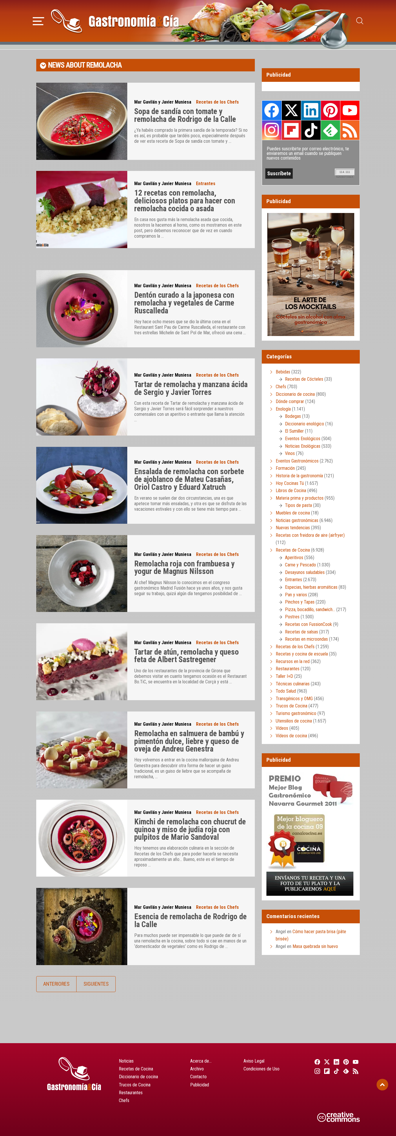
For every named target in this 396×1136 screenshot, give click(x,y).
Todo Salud (286, 691)
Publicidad (199, 1085)
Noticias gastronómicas (297, 520)
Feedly (330, 130)
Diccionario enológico (304, 424)
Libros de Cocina (291, 490)
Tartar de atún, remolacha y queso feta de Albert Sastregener (186, 655)
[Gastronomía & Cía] (115, 20)
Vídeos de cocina (291, 735)
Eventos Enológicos (302, 438)
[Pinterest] (345, 1061)
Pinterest (330, 110)
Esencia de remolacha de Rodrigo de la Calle (190, 920)
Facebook (271, 110)
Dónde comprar (290, 401)
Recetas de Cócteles (304, 379)
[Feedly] (345, 1071)
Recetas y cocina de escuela (302, 654)
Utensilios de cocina (294, 721)
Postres (292, 617)
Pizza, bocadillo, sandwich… (310, 609)
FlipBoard (291, 130)
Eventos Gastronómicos (297, 461)
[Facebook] (316, 1061)
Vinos (290, 453)
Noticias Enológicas (302, 446)
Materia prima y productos (300, 498)
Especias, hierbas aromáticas (311, 587)
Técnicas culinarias (293, 684)
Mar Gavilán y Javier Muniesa (162, 102)
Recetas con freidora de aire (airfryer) (310, 535)
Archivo (197, 1069)
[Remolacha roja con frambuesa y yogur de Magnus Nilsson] (81, 573)
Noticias (126, 1061)
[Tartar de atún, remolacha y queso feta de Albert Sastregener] (81, 661)
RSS (349, 130)
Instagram (271, 130)
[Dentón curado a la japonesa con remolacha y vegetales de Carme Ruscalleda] (81, 308)
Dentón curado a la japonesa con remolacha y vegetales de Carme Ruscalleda (184, 302)
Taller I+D (284, 676)
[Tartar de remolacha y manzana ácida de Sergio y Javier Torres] (81, 397)
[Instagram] (316, 1071)
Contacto (198, 1076)
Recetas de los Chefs (217, 102)
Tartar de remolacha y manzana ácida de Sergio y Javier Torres (191, 388)
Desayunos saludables (305, 572)
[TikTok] (335, 1071)
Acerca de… (201, 1061)
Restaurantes (287, 668)
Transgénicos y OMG (294, 698)
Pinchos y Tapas (300, 602)
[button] (38, 20)
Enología (283, 409)
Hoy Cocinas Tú (290, 483)
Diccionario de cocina (295, 394)
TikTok (310, 130)
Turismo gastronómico (296, 713)
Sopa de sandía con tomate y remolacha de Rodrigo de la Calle (185, 115)
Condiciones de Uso (261, 1069)
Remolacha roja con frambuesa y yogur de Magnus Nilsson (184, 567)
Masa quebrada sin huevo (315, 946)
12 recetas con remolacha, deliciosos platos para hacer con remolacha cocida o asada (184, 200)
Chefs (281, 386)
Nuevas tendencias (293, 527)
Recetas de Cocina (293, 550)
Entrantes (205, 183)
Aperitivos (294, 557)
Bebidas (283, 372)
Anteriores (56, 984)
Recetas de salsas (301, 632)
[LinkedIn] (335, 1061)
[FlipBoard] (326, 1071)
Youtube (349, 110)
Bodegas (293, 416)
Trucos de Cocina (291, 706)
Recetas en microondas (306, 639)
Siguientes (96, 984)
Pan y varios (296, 594)
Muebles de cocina (293, 513)
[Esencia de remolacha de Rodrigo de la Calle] (81, 926)
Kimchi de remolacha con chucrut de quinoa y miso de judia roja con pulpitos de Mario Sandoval (190, 829)
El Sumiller (294, 431)
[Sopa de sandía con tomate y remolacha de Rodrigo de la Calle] (81, 121)
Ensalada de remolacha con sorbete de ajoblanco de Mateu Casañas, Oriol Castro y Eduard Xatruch (189, 479)
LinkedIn (310, 110)
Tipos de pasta (298, 505)
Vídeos (282, 728)
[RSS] (355, 1071)
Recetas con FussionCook (308, 624)
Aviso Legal (254, 1061)
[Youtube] (355, 1061)
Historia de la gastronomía (299, 475)
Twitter (291, 110)
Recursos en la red (293, 661)
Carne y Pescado (300, 565)
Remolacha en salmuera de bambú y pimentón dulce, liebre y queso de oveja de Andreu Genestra (189, 741)
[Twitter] (326, 1061)
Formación (285, 468)
